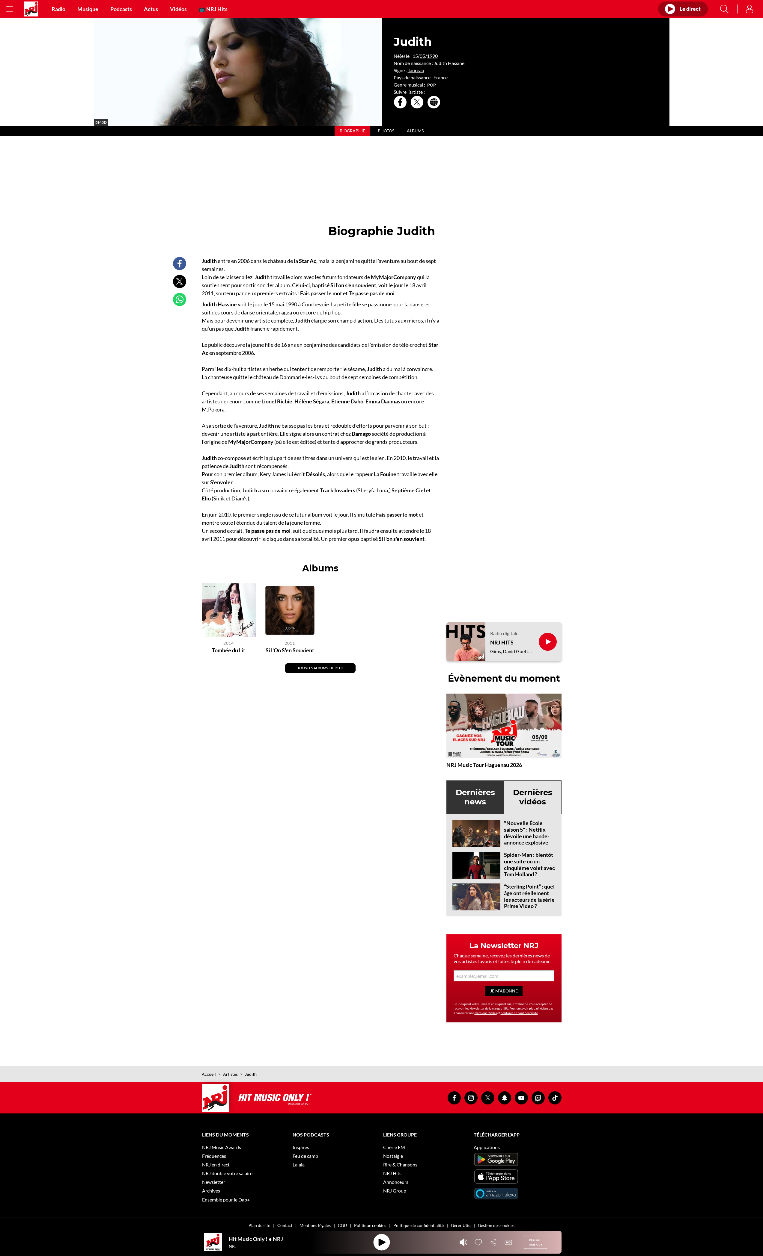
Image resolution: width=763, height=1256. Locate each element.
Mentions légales (315, 1225)
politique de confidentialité (519, 1013)
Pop (431, 85)
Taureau (416, 70)
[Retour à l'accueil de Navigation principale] (31, 8)
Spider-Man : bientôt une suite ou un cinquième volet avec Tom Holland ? (529, 864)
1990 (432, 56)
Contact (284, 1225)
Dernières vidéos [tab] (532, 797)
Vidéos (178, 9)
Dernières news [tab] (475, 797)
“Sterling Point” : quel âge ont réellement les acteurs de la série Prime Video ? (529, 896)
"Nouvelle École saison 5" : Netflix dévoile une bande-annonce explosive (526, 833)
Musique (87, 9)
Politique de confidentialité (418, 1225)
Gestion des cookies (496, 1225)
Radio (58, 9)
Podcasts (121, 9)
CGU (342, 1225)
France (441, 77)
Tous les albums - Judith (320, 668)
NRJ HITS (502, 642)
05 (422, 56)
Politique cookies (370, 1225)
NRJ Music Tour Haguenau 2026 (484, 765)
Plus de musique (535, 1242)
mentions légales (486, 1013)
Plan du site (259, 1225)
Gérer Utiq (461, 1225)
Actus (151, 9)
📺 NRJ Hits (213, 9)
